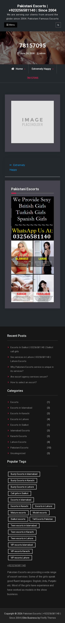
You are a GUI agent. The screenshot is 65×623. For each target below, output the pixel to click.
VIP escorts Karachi (20, 551)
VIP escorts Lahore (20, 557)
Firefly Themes (48, 617)
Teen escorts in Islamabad (24, 525)
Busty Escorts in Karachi (22, 480)
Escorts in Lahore (19, 419)
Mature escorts (18, 512)
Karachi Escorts (18, 436)
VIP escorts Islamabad (22, 545)
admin (42, 53)
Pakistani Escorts (19, 447)
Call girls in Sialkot (19, 493)
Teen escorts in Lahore (22, 538)
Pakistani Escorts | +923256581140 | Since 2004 (32, 8)
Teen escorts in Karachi (22, 532)
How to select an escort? (23, 382)
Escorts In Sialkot (19, 424)
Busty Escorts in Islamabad (24, 474)
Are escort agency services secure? (29, 376)
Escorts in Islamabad (21, 407)
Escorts (14, 402)
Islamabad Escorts (20, 430)
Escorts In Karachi (19, 413)
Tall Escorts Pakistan (42, 519)
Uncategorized (17, 453)
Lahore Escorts (18, 442)
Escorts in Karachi (19, 506)
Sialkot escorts (18, 519)
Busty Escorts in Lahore (22, 487)
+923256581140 (16, 565)
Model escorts (40, 512)
